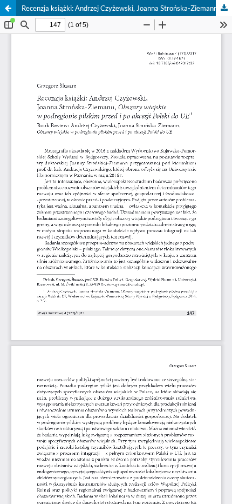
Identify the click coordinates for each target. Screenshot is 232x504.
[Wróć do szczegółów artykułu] (8, 8)
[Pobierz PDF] (224, 8)
